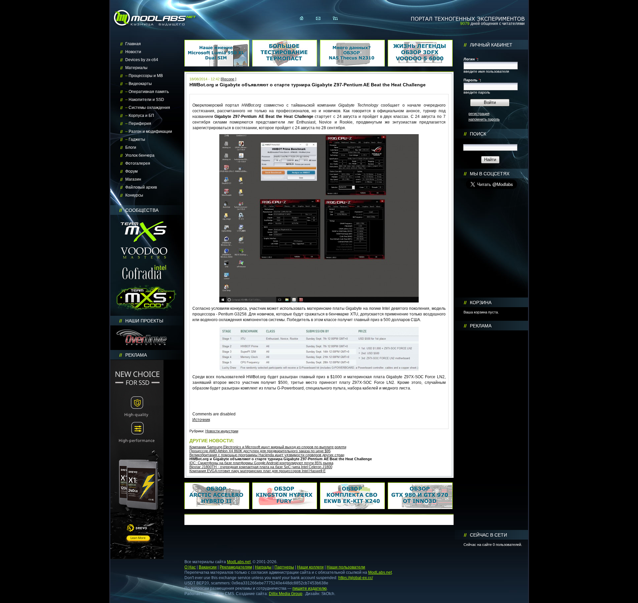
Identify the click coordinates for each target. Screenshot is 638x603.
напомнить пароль (484, 119)
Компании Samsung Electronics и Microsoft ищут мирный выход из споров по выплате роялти (267, 447)
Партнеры (284, 567)
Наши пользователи (346, 567)
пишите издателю (309, 588)
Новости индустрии (221, 431)
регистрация (479, 114)
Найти (490, 159)
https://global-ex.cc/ (355, 577)
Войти (490, 102)
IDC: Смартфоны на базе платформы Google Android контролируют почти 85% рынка (261, 463)
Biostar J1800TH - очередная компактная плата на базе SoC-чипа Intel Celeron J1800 (260, 467)
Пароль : (472, 80)
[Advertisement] (491, 430)
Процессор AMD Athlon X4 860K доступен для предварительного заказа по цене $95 (260, 451)
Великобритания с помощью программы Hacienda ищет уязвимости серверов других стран (266, 455)
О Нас (190, 567)
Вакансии (208, 567)
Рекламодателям (236, 567)
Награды (263, 567)
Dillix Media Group (285, 593)
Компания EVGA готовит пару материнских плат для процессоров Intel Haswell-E (257, 471)
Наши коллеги (310, 567)
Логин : (471, 59)
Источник (201, 419)
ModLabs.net (239, 562)
